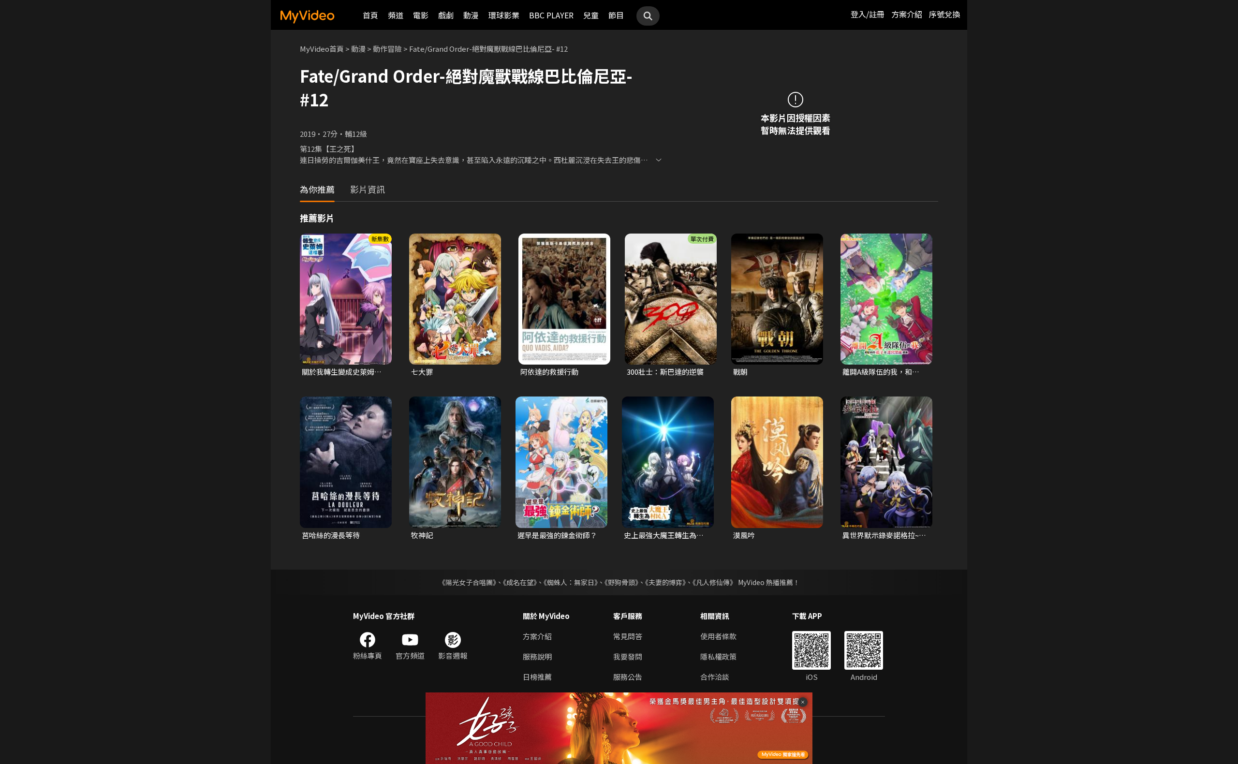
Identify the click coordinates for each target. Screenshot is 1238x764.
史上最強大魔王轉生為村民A (664, 535)
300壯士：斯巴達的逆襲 (665, 372)
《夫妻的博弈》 (665, 582)
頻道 (395, 15)
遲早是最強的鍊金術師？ (557, 535)
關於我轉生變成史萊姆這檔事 (342, 372)
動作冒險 (387, 49)
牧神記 (422, 535)
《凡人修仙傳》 (715, 582)
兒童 (591, 15)
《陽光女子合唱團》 (467, 582)
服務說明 (537, 656)
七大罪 (422, 372)
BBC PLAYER (551, 15)
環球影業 (503, 15)
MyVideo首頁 (322, 49)
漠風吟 (744, 535)
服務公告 (627, 677)
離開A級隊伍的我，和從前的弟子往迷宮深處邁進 (884, 372)
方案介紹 (906, 14)
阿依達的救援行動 (549, 372)
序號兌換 (944, 14)
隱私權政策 (718, 656)
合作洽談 (714, 677)
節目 (616, 15)
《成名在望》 (520, 582)
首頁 (370, 15)
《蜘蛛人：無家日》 (571, 582)
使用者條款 (718, 636)
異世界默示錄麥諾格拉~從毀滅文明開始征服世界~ (884, 535)
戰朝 (740, 372)
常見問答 (627, 636)
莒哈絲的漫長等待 (331, 535)
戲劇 (446, 15)
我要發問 (627, 656)
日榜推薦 (537, 677)
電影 (420, 15)
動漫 (471, 15)
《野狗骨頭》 (621, 582)
